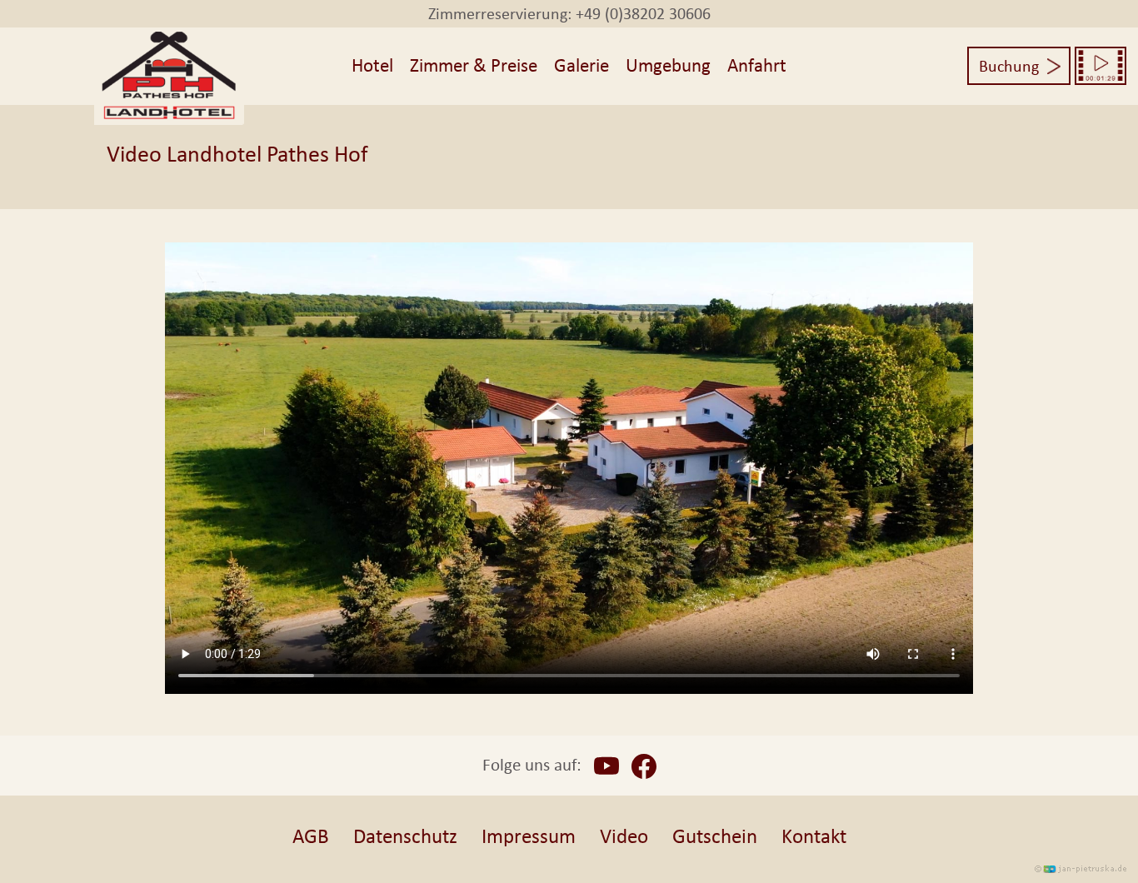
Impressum (529, 836)
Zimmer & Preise (473, 65)
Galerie (581, 65)
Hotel (372, 65)
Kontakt (813, 836)
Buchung (1009, 66)
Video (624, 836)
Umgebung (668, 65)
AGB (310, 836)
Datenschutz (405, 836)
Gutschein (714, 836)
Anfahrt (756, 65)
